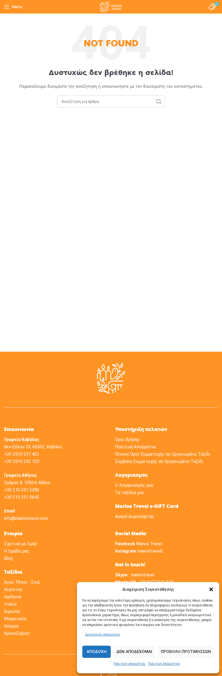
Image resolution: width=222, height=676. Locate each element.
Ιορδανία (12, 596)
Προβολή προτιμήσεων (186, 651)
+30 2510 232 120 (21, 461)
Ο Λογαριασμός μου (134, 485)
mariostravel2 (150, 551)
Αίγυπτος (13, 589)
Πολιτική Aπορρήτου (135, 446)
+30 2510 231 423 (21, 454)
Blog (8, 558)
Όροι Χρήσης (127, 439)
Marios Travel (149, 543)
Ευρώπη (12, 611)
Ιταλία (10, 604)
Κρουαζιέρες (17, 633)
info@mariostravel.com (26, 518)
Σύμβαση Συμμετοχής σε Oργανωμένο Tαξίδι (159, 461)
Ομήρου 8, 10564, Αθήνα (27, 482)
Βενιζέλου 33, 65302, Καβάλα (33, 446)
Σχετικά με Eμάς (20, 543)
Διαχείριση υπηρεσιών (102, 634)
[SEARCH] (159, 101)
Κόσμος (11, 626)
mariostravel (142, 574)
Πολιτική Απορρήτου (129, 664)
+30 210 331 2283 (21, 489)
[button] (211, 589)
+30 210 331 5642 (21, 497)
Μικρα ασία (15, 618)
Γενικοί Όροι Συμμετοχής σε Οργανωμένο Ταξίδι (162, 454)
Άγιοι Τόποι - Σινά (22, 582)
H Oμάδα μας (16, 551)
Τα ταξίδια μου (129, 492)
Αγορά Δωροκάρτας (134, 516)
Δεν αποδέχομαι (134, 651)
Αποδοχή (97, 651)
